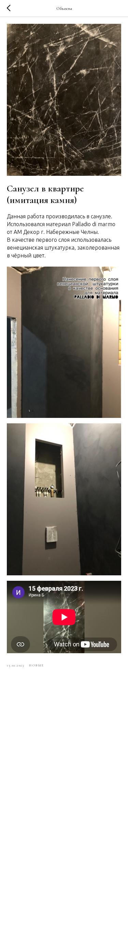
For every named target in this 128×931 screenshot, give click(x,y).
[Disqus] (64, 768)
